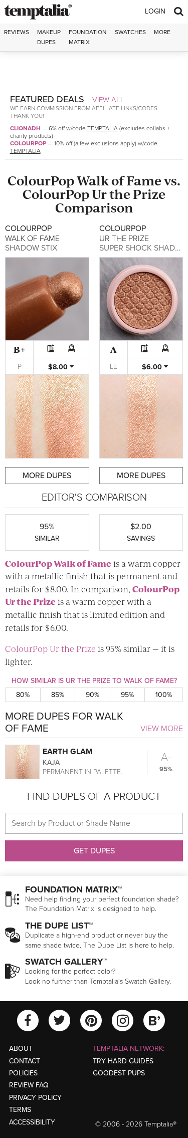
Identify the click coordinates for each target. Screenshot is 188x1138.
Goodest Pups (119, 1073)
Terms (20, 1109)
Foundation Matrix (88, 37)
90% (92, 695)
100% (163, 695)
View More (161, 729)
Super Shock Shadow (143, 248)
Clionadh (25, 128)
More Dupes (47, 476)
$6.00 (153, 367)
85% (57, 695)
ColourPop (28, 143)
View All (108, 99)
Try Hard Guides (123, 1061)
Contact (24, 1061)
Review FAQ (29, 1085)
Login (155, 11)
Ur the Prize (128, 193)
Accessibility (32, 1122)
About (21, 1048)
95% (127, 695)
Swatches (130, 32)
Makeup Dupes (49, 37)
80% (23, 695)
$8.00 (59, 367)
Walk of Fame (119, 180)
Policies (23, 1073)
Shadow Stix (31, 248)
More (162, 32)
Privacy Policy (35, 1097)
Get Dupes (94, 851)
